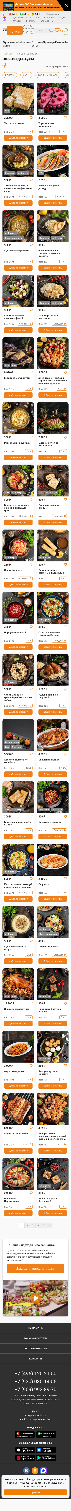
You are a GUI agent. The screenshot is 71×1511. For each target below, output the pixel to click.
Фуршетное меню (10, 44)
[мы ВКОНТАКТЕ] (26, 1470)
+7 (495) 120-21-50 (28, 27)
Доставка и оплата (22, 18)
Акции (62, 18)
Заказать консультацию (35, 1268)
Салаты (9, 75)
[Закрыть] (66, 5)
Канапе (60, 42)
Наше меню (35, 1328)
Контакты (30, 21)
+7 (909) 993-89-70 (35, 1389)
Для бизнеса (47, 21)
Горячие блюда (48, 75)
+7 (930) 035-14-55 (28, 32)
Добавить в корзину (18, 138)
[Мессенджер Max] (43, 1470)
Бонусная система (35, 1338)
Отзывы (17, 21)
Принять (35, 1492)
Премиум (49, 42)
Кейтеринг (25, 42)
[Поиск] (51, 30)
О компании (52, 14)
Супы (26, 75)
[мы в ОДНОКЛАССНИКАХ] (35, 1470)
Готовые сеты (37, 44)
